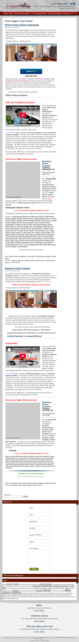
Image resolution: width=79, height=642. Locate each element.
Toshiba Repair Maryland (22, 596)
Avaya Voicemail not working (17, 586)
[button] (7, 55)
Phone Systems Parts (39, 13)
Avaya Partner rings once (26, 584)
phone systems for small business (65, 593)
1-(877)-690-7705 (50, 413)
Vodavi (44, 596)
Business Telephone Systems (46, 586)
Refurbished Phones (23, 594)
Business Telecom (17, 260)
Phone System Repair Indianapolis (22, 25)
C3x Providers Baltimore (11, 588)
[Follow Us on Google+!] (74, 4)
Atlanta (4, 584)
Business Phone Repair (22, 13)
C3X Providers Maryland (23, 588)
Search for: (7, 494)
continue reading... (39, 610)
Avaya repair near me (57, 584)
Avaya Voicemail (6, 586)
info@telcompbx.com (67, 8)
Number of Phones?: (35, 535)
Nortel (20, 483)
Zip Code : (32, 528)
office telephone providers (28, 593)
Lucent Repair (30, 256)
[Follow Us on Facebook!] (72, 4)
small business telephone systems (63, 594)
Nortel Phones (54, 590)
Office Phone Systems (38, 260)
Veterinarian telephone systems (35, 596)
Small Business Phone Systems (47, 594)
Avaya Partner (12, 584)
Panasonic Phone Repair (40, 593)
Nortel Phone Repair (24, 485)
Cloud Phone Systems (55, 13)
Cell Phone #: (33, 521)
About (11, 13)
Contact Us (66, 13)
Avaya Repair (13, 256)
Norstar (39, 590)
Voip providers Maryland (12, 598)
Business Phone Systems (17, 268)
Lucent (15, 590)
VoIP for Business (51, 596)
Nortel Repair (40, 256)
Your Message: (34, 548)
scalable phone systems (33, 594)
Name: (31, 508)
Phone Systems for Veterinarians (10, 594)
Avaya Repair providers (68, 584)
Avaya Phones (35, 584)
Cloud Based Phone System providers (38, 588)
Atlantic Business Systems (27, 203)
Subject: (31, 541)
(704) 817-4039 (46, 415)
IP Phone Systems (69, 588)
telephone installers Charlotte (47, 483)
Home (6, 13)
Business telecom (28, 586)
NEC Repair (33, 590)
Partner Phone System (30, 483)
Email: (31, 514)
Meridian (28, 590)
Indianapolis (22, 256)
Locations (27, 260)
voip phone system (59, 596)
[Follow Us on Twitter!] (69, 4)
